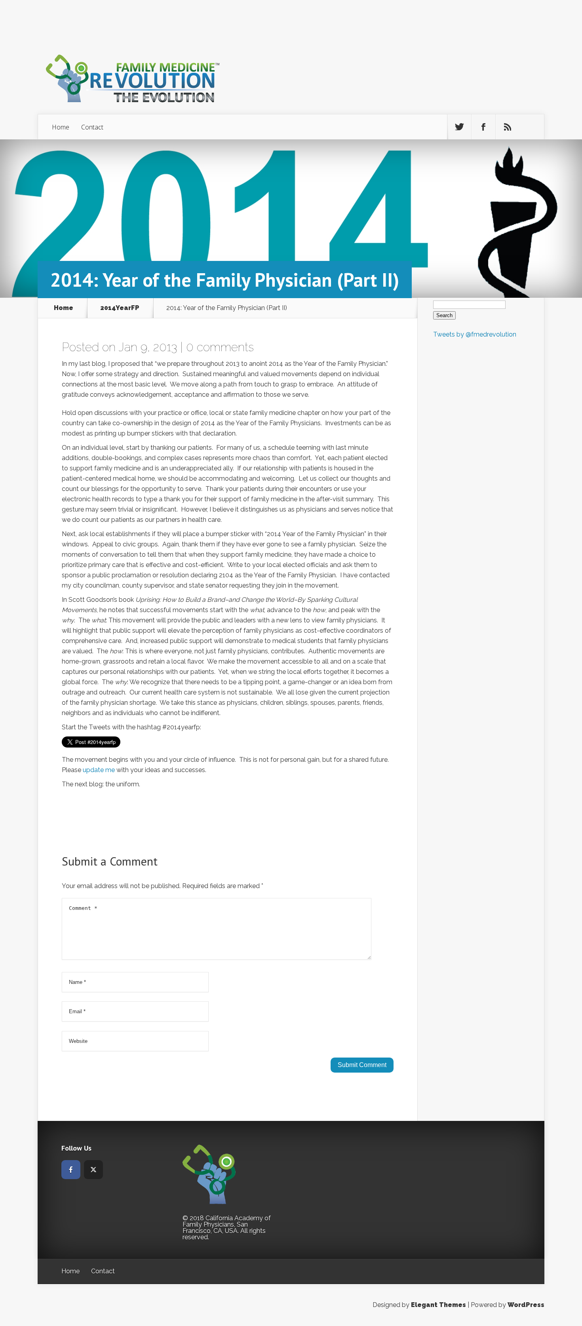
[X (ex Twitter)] (93, 1169)
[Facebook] (70, 1169)
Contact (92, 127)
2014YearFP (119, 308)
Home (60, 127)
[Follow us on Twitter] (459, 127)
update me (99, 770)
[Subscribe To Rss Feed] (507, 127)
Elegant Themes (438, 1305)
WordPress (526, 1305)
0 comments (220, 347)
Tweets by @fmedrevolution (474, 334)
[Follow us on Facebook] (483, 127)
